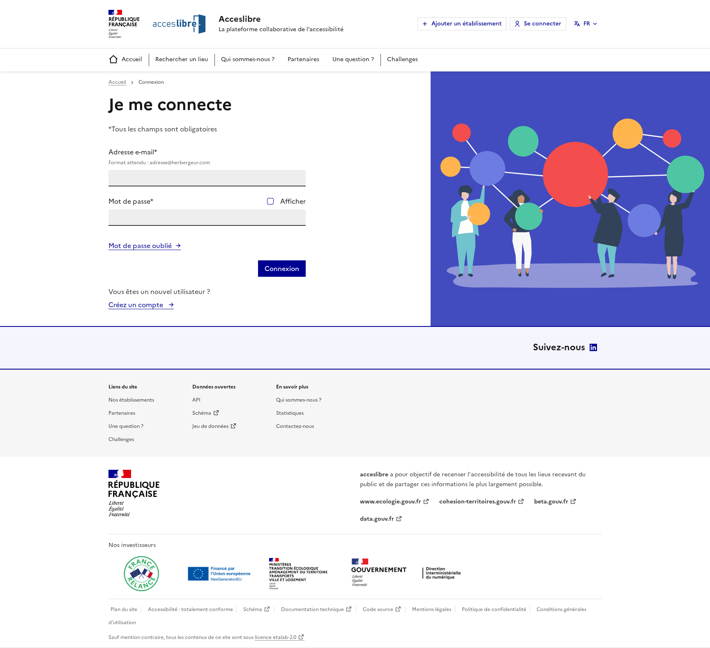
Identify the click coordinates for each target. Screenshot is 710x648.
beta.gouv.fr (551, 501)
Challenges (402, 59)
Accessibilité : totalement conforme (190, 609)
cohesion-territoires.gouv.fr (477, 501)
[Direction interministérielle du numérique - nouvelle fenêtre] (408, 573)
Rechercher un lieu (181, 59)
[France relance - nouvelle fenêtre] (141, 573)
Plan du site (124, 609)
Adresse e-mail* (159, 156)
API (196, 400)
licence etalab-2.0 (275, 637)
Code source (378, 609)
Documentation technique (312, 609)
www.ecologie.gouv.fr (390, 501)
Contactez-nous (295, 426)
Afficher (293, 201)
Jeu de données (210, 426)
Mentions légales (431, 609)
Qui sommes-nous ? (247, 59)
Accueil (132, 59)
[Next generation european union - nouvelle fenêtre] (220, 573)
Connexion (282, 268)
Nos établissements (131, 400)
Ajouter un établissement (466, 23)
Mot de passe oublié (140, 245)
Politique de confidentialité (494, 609)
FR (586, 23)
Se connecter (542, 23)
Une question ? (353, 59)
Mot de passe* (130, 201)
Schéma (201, 413)
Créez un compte (136, 305)
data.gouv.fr (377, 519)
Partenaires (303, 59)
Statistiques (290, 413)
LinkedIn (593, 347)
